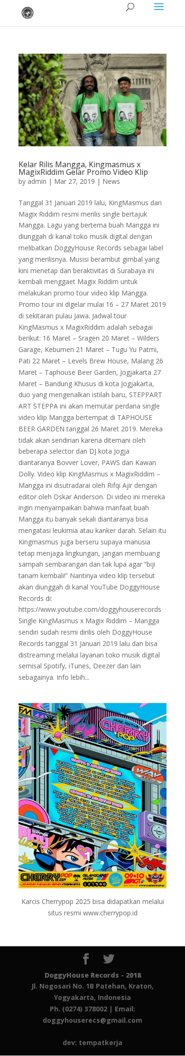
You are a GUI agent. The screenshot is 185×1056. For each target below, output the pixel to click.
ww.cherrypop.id (113, 912)
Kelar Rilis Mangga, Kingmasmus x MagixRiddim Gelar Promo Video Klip (83, 168)
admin (37, 181)
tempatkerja (100, 1042)
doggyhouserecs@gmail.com (92, 1020)
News (111, 181)
